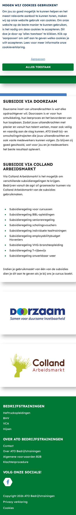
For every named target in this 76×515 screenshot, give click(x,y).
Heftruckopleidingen (16, 413)
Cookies (8, 508)
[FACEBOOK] (7, 482)
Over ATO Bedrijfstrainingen (22, 451)
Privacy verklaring (15, 502)
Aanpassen (38, 59)
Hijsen (7, 429)
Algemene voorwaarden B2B (22, 456)
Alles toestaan (38, 67)
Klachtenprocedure (15, 462)
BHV (6, 418)
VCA (6, 423)
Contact (8, 446)
